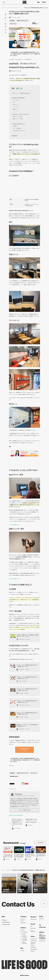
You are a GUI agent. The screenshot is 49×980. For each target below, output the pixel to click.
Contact (44, 2)
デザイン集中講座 (17, 128)
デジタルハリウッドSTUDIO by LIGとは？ (21, 93)
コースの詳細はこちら (15, 524)
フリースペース (16, 106)
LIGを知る (12, 20)
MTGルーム (15, 109)
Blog (38, 2)
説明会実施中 (15, 135)
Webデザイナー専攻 (17, 116)
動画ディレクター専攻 (18, 118)
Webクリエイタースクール (18, 7)
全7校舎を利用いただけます (19, 130)
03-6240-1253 (42, 927)
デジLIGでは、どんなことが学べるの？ (20, 114)
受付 (14, 102)
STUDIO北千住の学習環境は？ (18, 98)
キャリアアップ (8, 7)
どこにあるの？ (16, 100)
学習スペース (16, 104)
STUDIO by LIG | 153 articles (15, 815)
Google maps (42, 940)
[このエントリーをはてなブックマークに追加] (5, 23)
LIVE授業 (15, 126)
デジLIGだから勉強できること (18, 124)
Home (3, 7)
